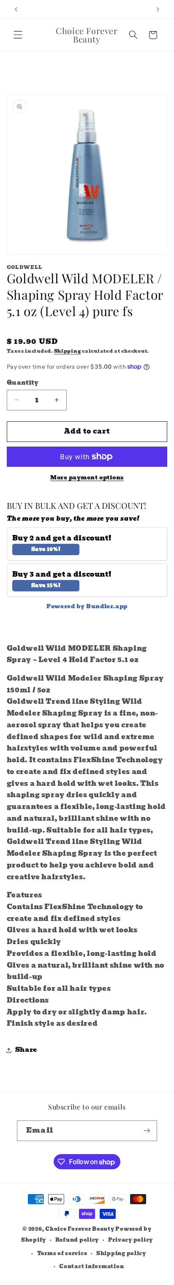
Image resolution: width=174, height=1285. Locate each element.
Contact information (91, 1266)
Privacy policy (130, 1240)
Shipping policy (121, 1253)
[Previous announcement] (16, 9)
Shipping (67, 351)
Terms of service (62, 1253)
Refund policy (77, 1240)
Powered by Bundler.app (87, 606)
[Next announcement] (158, 9)
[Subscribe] (146, 1130)
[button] (17, 35)
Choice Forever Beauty (80, 1229)
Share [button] (26, 1050)
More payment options (87, 478)
